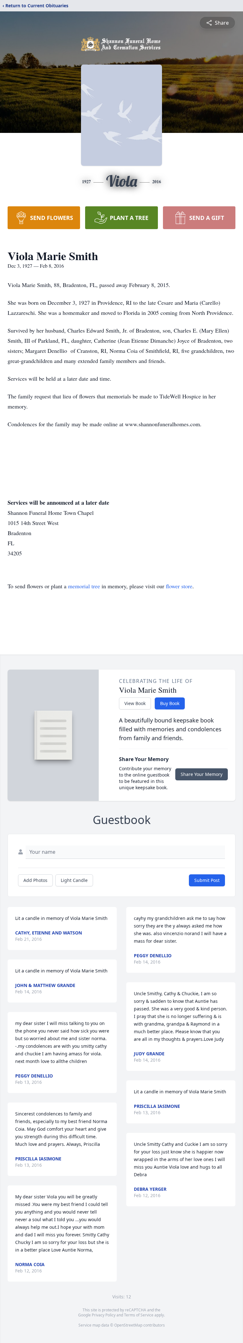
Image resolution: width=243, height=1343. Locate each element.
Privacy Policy (103, 1315)
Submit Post (207, 880)
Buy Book (169, 703)
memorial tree (84, 586)
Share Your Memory (201, 774)
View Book (135, 703)
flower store (179, 586)
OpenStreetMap (128, 1325)
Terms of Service (138, 1315)
